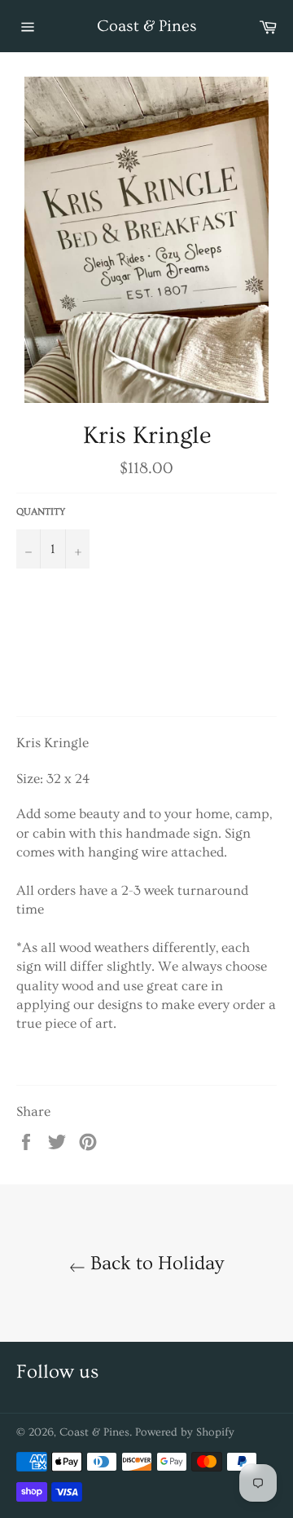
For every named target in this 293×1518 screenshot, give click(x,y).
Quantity (40, 512)
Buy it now (142, 660)
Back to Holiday (154, 1263)
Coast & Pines (147, 26)
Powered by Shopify (184, 1432)
